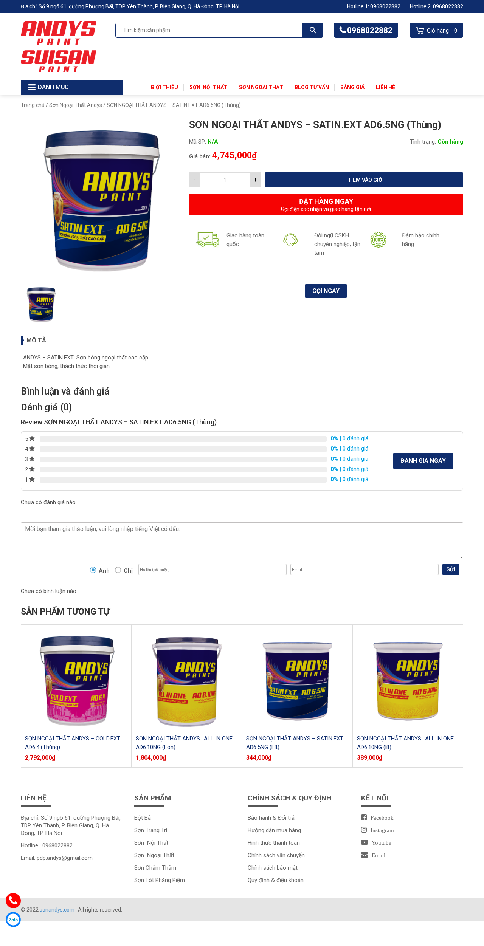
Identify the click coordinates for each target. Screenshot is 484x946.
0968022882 (369, 30)
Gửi (450, 570)
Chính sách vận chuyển (276, 855)
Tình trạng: (423, 141)
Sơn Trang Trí (150, 830)
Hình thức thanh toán (274, 842)
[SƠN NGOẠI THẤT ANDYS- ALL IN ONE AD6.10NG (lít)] (408, 680)
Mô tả (36, 340)
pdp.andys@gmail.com (65, 858)
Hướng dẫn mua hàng (274, 830)
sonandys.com (58, 910)
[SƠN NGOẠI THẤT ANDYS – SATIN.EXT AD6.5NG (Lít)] (297, 680)
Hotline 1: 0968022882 (373, 6)
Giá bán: (200, 156)
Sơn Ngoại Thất (261, 87)
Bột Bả (142, 817)
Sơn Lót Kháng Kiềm (159, 880)
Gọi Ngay (326, 290)
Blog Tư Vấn (312, 87)
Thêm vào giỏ (363, 180)
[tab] (242, 340)
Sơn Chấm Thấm (155, 867)
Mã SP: (197, 141)
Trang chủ (33, 105)
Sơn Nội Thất (208, 87)
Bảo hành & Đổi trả (271, 817)
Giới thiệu (164, 87)
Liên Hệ (385, 87)
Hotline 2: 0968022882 (436, 6)
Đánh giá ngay (423, 460)
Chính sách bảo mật (273, 867)
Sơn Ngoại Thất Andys (75, 105)
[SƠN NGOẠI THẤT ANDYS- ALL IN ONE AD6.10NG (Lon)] (187, 680)
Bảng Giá (352, 87)
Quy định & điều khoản (276, 880)
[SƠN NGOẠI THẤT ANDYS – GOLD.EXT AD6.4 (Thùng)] (76, 680)
